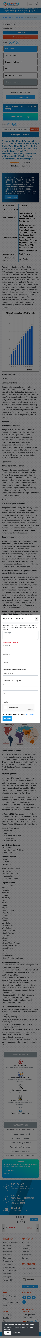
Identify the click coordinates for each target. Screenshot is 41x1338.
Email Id (5, 662)
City (4, 693)
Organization (7, 685)
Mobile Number (8, 674)
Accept (7, 1333)
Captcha (5, 702)
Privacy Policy (30, 714)
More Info (16, 1333)
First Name (6, 645)
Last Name (6, 654)
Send (9, 718)
